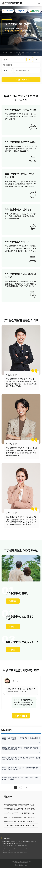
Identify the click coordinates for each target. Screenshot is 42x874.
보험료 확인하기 (22, 79)
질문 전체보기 (21, 716)
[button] (38, 692)
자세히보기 (13, 601)
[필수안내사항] (24, 865)
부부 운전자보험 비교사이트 (3, 3)
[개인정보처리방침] (18, 865)
